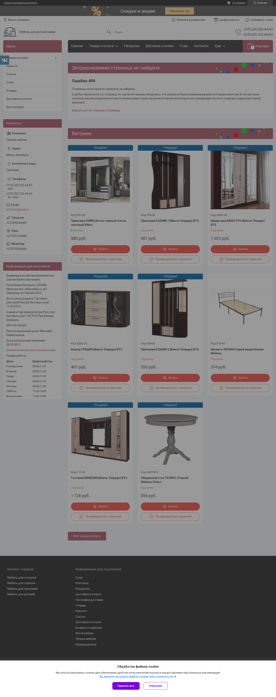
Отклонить (155, 685)
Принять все (126, 685)
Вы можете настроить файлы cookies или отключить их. (137, 676)
